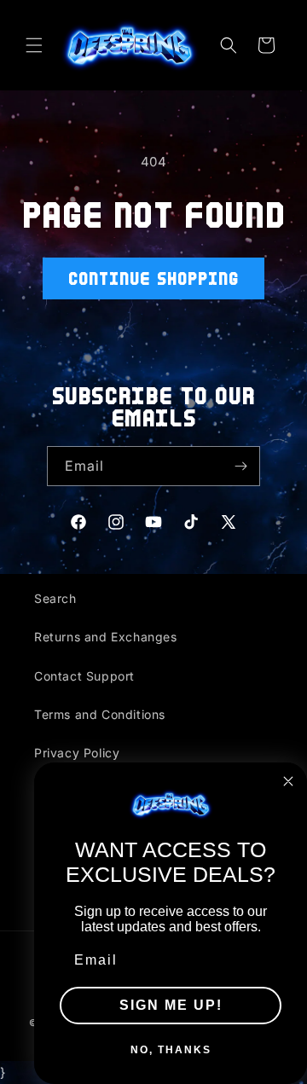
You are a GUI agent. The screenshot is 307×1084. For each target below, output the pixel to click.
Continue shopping (153, 278)
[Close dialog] (288, 781)
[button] (34, 45)
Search (55, 598)
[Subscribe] (240, 466)
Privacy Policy (76, 752)
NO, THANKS (170, 1050)
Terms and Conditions (99, 714)
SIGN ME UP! (171, 1005)
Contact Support (84, 676)
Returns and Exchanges (105, 636)
